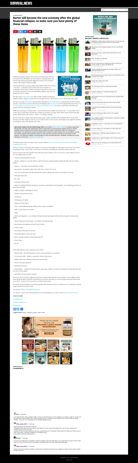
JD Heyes (24, 28)
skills (39, 312)
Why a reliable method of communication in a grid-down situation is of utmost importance (108, 118)
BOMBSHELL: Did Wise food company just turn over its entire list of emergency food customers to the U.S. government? (107, 42)
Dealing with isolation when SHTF (99, 81)
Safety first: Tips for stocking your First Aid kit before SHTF (106, 142)
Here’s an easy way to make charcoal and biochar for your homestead (106, 53)
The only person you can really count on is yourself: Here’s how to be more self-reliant (107, 75)
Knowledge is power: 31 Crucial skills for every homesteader (107, 123)
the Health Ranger (55, 102)
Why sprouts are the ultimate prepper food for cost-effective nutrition (107, 47)
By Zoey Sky (99, 50)
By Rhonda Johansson (101, 104)
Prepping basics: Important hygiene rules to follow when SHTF (107, 138)
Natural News (28, 102)
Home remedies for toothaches (99, 58)
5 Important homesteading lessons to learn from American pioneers (106, 108)
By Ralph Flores (100, 60)
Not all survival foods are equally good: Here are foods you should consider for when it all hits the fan (106, 64)
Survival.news (36, 289)
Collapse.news (25, 289)
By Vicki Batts (99, 44)
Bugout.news (17, 305)
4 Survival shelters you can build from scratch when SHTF (106, 128)
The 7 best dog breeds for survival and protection (104, 86)
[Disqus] (47, 390)
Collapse (29, 312)
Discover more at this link (36, 137)
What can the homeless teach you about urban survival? (105, 102)
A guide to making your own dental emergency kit (104, 91)
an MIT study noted (27, 96)
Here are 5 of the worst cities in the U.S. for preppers (105, 113)
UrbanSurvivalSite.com (19, 302)
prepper (34, 312)
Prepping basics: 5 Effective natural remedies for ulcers (105, 133)
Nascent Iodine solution (58, 127)
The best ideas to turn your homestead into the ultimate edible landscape (107, 97)
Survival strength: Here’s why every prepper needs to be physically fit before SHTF (106, 70)
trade (43, 312)
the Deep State (54, 103)
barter (24, 312)
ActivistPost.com (18, 299)
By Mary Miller (100, 66)
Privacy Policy (69, 459)
